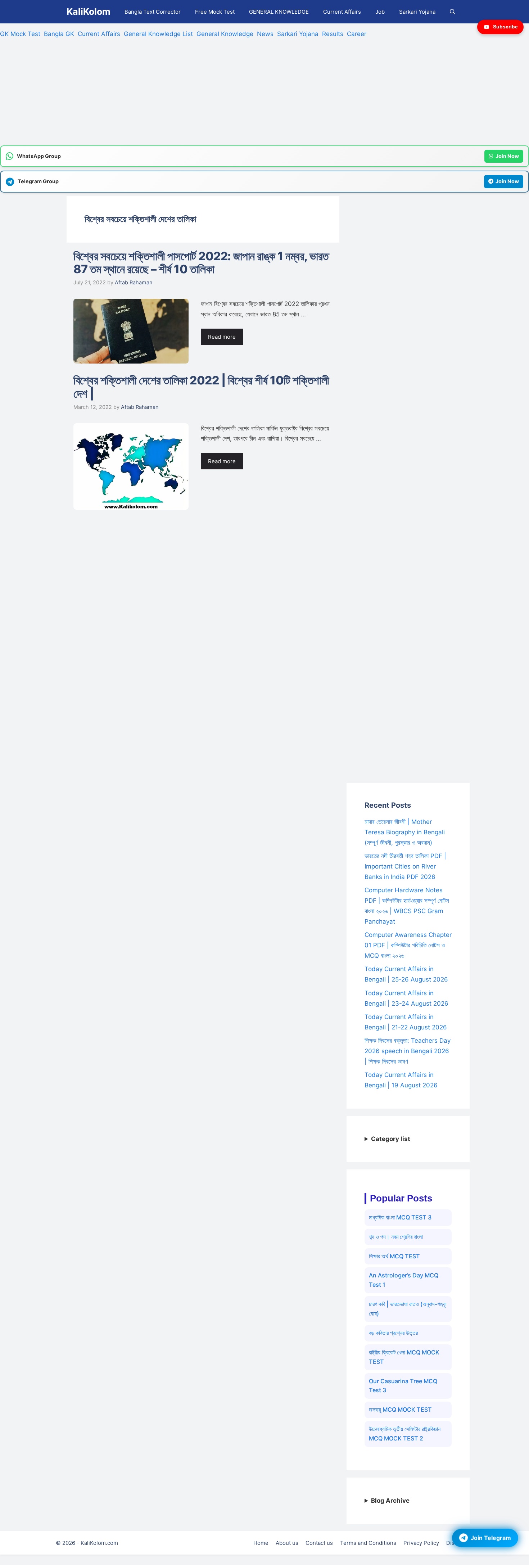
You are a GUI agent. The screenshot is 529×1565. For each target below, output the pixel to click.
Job (380, 11)
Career (356, 33)
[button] (452, 11)
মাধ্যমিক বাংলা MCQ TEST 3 (400, 1217)
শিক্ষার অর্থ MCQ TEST (394, 1256)
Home (260, 1542)
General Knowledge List (158, 33)
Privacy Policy (421, 1542)
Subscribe (505, 27)
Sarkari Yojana (417, 11)
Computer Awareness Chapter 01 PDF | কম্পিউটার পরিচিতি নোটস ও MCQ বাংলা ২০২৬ (408, 945)
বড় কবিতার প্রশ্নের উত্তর (393, 1332)
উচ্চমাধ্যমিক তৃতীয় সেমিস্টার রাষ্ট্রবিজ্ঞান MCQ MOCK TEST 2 (404, 1433)
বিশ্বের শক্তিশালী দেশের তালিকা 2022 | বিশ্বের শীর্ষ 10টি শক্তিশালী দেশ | (201, 387)
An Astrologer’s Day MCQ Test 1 (403, 1280)
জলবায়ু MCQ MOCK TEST (400, 1409)
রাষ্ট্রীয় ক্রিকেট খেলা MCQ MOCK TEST (404, 1357)
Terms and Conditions (368, 1542)
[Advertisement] (216, 95)
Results (332, 33)
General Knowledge (224, 33)
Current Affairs (342, 11)
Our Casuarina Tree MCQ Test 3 (403, 1385)
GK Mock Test (20, 33)
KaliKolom (88, 11)
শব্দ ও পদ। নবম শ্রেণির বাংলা (396, 1236)
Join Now (507, 156)
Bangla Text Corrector (153, 11)
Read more (222, 336)
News (265, 33)
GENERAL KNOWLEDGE (279, 11)
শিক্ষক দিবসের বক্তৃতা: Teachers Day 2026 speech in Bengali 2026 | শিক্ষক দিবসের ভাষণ (408, 1051)
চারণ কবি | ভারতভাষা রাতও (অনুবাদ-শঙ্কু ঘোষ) (407, 1308)
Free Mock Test (215, 11)
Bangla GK (59, 33)
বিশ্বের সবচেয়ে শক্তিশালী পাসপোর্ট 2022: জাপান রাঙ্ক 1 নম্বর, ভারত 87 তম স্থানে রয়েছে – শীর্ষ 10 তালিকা (201, 262)
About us (287, 1542)
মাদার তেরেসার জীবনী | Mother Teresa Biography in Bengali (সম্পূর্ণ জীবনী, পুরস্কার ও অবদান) (405, 832)
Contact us (319, 1542)
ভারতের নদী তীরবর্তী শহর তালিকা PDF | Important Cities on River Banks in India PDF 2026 (405, 866)
